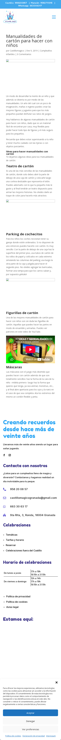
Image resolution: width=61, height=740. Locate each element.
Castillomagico (17, 50)
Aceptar (30, 712)
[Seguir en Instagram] (10, 455)
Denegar (30, 721)
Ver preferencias (30, 729)
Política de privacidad (18, 596)
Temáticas (11, 534)
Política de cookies (13, 736)
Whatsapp (30, 5)
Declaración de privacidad (34, 736)
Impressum (51, 736)
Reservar (11, 545)
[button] (56, 682)
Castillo (16, 2)
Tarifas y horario (15, 539)
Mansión (42, 2)
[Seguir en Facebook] (4, 455)
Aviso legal (12, 607)
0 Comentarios (24, 54)
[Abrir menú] (54, 17)
